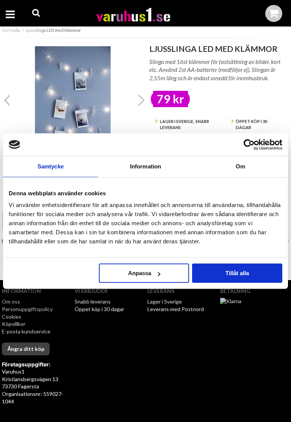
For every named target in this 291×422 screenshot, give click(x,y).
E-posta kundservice (27, 331)
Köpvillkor (13, 324)
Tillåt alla (237, 273)
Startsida (11, 30)
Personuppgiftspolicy (27, 309)
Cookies (11, 316)
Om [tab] (240, 166)
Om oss (11, 301)
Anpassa (139, 273)
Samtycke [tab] (51, 166)
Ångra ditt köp (25, 349)
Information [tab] (145, 166)
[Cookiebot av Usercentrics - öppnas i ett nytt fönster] (249, 144)
